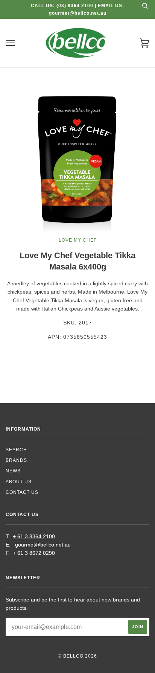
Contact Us (22, 492)
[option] (77, 162)
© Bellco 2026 (77, 656)
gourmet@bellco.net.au (43, 545)
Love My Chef (78, 240)
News (13, 471)
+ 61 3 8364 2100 (34, 536)
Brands (16, 460)
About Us (19, 481)
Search (16, 449)
